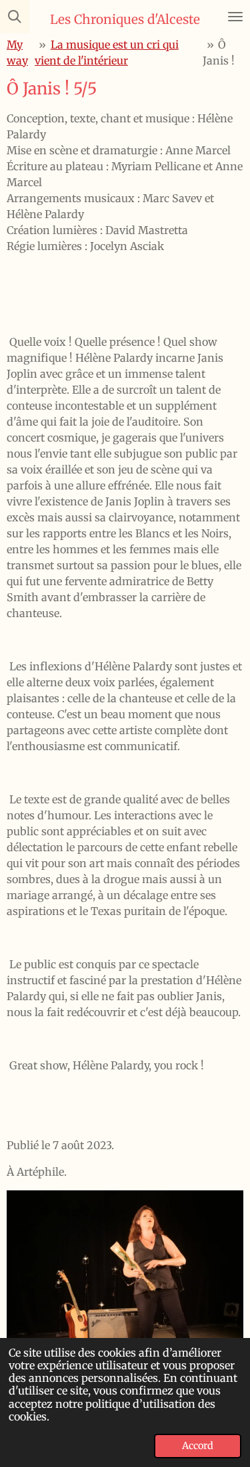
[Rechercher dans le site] (14, 16)
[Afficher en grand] (125, 1278)
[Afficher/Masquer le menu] (235, 16)
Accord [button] (197, 1446)
